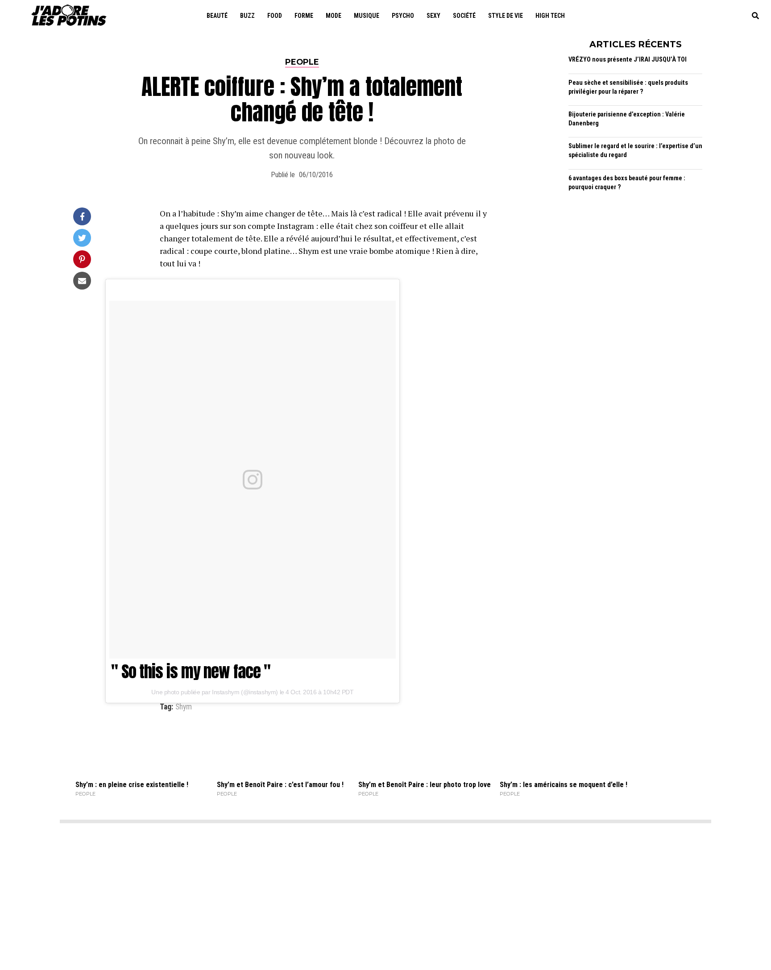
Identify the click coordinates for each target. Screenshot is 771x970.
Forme (303, 15)
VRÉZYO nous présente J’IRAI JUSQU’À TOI (627, 59)
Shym (183, 707)
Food (274, 15)
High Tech (550, 15)
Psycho (403, 15)
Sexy (433, 15)
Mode (333, 15)
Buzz (247, 15)
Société (464, 15)
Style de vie (505, 15)
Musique (366, 15)
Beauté (217, 15)
